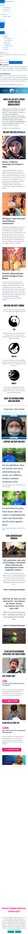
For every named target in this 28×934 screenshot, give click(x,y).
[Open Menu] (2, 1)
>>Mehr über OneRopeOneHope (11, 128)
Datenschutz (10, 929)
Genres (3, 21)
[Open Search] (2, 23)
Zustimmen (11, 931)
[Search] (2, 32)
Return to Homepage (5, 60)
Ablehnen (18, 931)
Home (2, 4)
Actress (3, 19)
